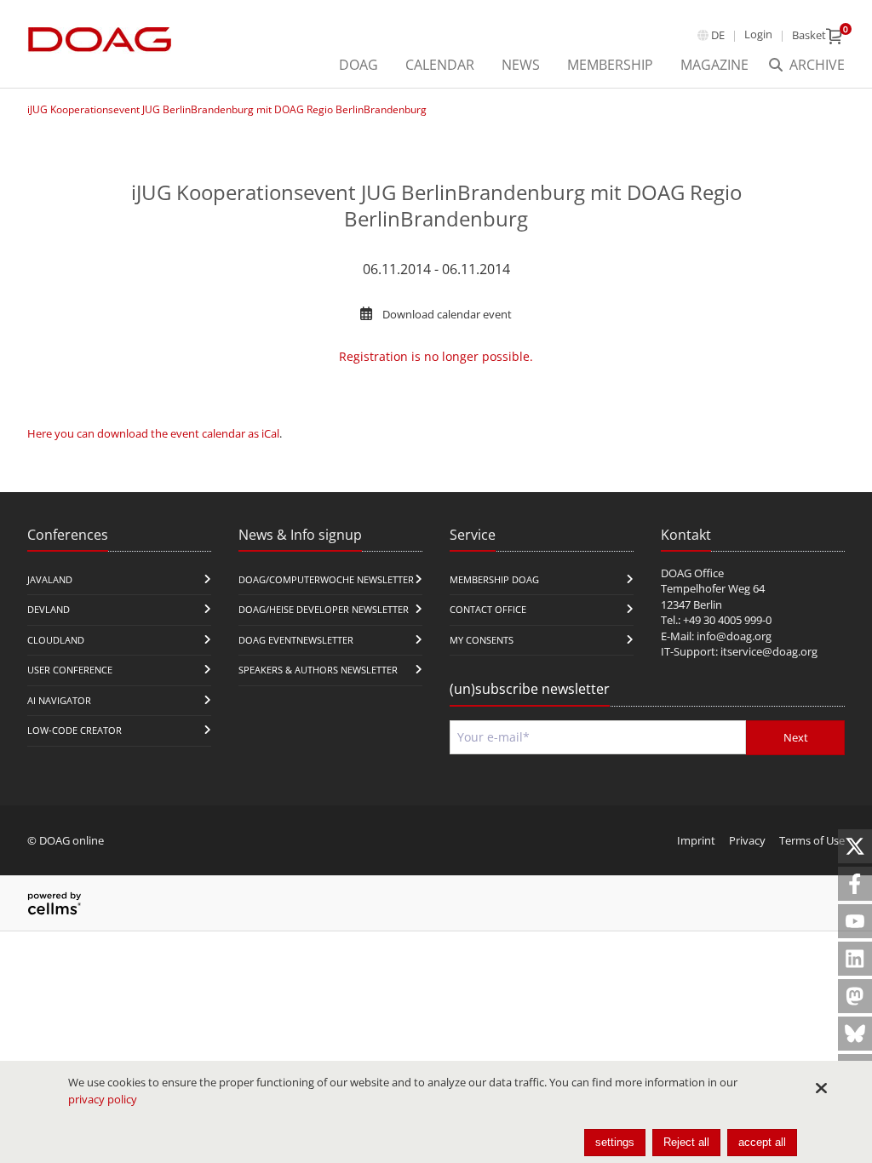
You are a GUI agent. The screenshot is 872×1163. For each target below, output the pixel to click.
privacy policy (102, 1099)
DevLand (48, 609)
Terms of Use (812, 840)
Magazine (714, 64)
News (521, 64)
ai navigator (59, 700)
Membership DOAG (494, 579)
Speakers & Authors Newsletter (318, 669)
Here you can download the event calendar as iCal (153, 433)
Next (795, 737)
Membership (610, 64)
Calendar (439, 64)
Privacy (747, 840)
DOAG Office (692, 573)
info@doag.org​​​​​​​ (734, 636)
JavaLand (49, 579)
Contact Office (488, 609)
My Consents (481, 639)
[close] (821, 1088)
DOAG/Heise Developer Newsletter (323, 609)
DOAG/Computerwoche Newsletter (326, 579)
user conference (69, 669)
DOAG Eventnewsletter (295, 639)
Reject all (686, 1142)
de (718, 35)
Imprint (696, 840)
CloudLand (55, 639)
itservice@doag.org (769, 651)
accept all (762, 1142)
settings (614, 1142)
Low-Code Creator (74, 730)
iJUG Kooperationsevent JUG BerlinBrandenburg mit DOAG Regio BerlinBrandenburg (227, 109)
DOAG (358, 64)
